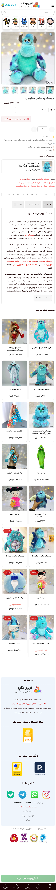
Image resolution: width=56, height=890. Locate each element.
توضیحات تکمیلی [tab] (33, 204)
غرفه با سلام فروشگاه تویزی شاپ (25, 265)
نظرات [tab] (18, 204)
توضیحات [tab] (47, 204)
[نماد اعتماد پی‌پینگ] (40, 768)
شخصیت (44, 182)
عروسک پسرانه (24, 182)
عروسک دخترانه (49, 186)
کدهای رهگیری (28, 811)
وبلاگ (28, 820)
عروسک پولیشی (43, 179)
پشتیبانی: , (28, 803)
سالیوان (52, 182)
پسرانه (28, 179)
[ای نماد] (43, 738)
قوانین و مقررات (28, 816)
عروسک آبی (35, 182)
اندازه (52, 109)
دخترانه (22, 179)
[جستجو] (5, 12)
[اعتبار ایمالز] (28, 735)
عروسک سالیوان (36, 186)
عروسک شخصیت (22, 186)
